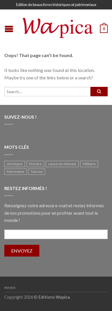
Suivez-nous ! (20, 117)
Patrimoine (15, 171)
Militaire (89, 164)
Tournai (37, 171)
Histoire (35, 164)
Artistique (14, 164)
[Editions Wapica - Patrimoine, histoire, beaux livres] (57, 26)
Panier (10, 288)
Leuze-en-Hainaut (62, 164)
